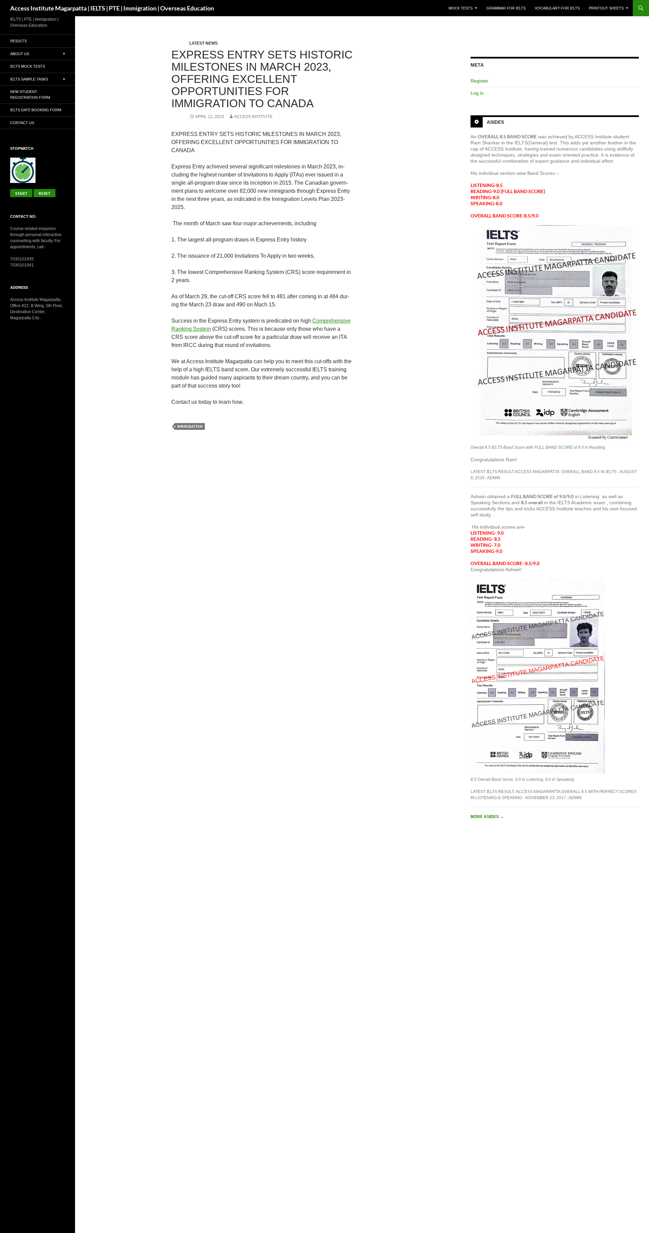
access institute (253, 116)
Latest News (203, 43)
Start (21, 193)
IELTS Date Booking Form (35, 110)
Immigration (189, 426)
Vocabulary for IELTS (557, 8)
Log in (477, 93)
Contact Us (22, 123)
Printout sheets (606, 8)
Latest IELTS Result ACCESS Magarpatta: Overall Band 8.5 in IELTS (544, 471)
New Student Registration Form (30, 94)
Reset (44, 193)
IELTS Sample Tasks (29, 79)
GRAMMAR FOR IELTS (506, 8)
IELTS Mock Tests (27, 66)
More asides (487, 816)
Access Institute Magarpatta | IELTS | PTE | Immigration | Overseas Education (112, 8)
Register (479, 81)
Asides (495, 122)
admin (493, 477)
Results (18, 41)
